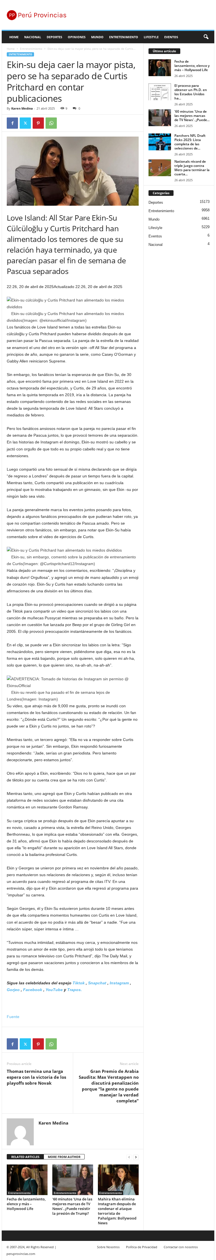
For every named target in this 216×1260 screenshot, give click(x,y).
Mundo (97, 37)
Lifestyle (151, 37)
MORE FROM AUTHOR (64, 1157)
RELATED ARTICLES (25, 1157)
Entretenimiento (123, 37)
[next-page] (136, 1157)
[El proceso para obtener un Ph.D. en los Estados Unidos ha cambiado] (159, 91)
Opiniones (77, 37)
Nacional (32, 37)
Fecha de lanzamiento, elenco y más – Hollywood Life (26, 1203)
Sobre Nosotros (108, 1247)
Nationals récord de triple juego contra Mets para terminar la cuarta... (192, 167)
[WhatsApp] (51, 123)
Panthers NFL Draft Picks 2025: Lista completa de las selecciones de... (190, 142)
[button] (206, 37)
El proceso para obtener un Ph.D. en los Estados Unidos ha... (190, 92)
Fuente (13, 1016)
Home (14, 37)
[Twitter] (25, 123)
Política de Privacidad (141, 1247)
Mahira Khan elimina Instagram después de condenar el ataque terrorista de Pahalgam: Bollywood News (117, 1210)
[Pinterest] (38, 123)
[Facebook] (12, 123)
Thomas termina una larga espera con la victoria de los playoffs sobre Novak (36, 1077)
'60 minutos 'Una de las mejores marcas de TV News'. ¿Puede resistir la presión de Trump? (72, 1206)
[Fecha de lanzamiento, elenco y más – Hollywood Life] (27, 1179)
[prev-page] (129, 1157)
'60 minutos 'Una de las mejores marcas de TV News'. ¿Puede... (192, 115)
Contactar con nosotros (181, 1247)
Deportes (54, 37)
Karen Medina (22, 108)
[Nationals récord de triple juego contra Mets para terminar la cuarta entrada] (159, 167)
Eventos (171, 37)
